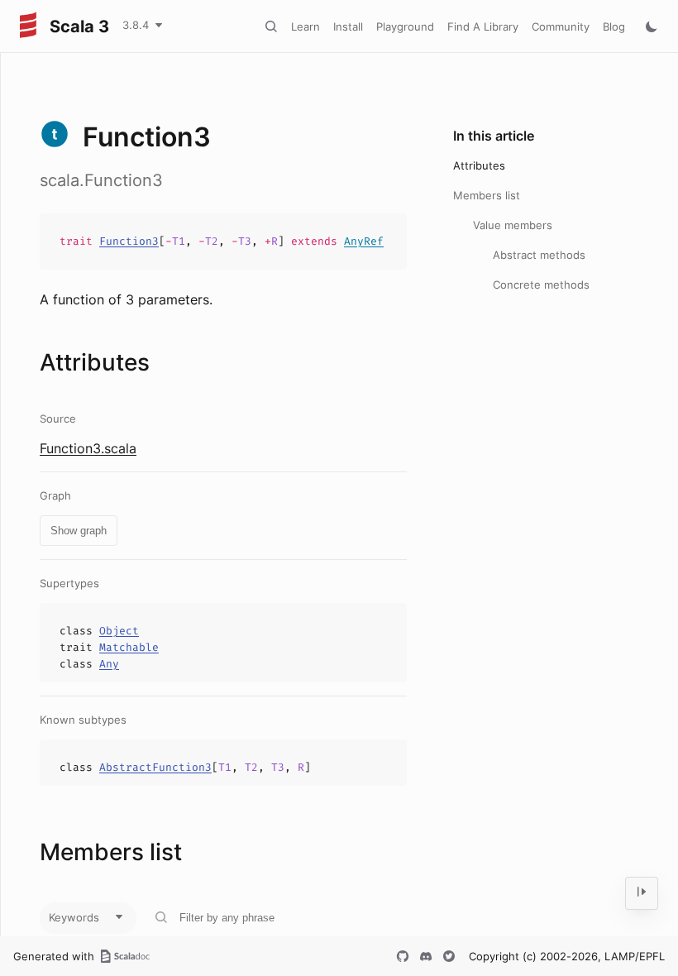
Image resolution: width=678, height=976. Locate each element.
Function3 (129, 241)
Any (109, 664)
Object (119, 631)
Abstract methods (539, 254)
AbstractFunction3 (155, 767)
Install (348, 26)
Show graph (78, 530)
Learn (305, 26)
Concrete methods (541, 284)
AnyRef (364, 241)
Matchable (129, 647)
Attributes (479, 165)
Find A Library (482, 26)
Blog (614, 26)
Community (561, 26)
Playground (405, 26)
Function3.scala (88, 448)
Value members (512, 225)
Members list (486, 195)
